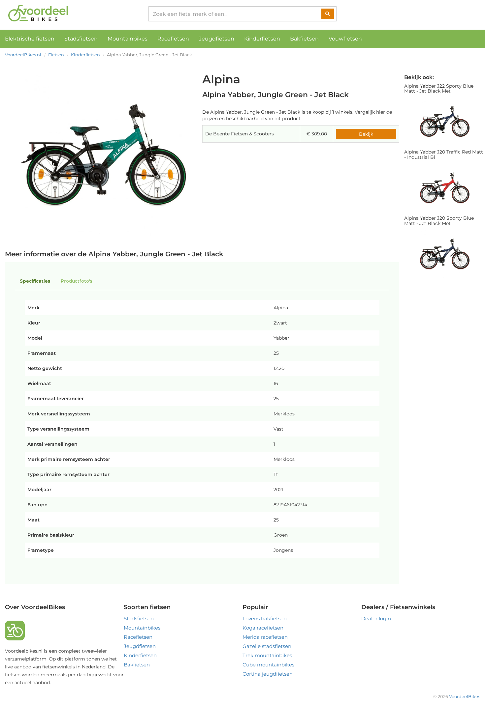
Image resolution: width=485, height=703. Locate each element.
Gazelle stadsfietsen (266, 646)
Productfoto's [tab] (76, 281)
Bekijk (366, 134)
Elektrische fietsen (29, 39)
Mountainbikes (127, 39)
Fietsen (56, 54)
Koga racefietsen (262, 628)
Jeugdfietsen (216, 39)
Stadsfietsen (81, 39)
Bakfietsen (304, 39)
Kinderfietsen (262, 39)
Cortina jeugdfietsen (267, 674)
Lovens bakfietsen (264, 618)
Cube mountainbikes (268, 664)
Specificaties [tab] (35, 281)
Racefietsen (173, 39)
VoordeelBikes (464, 696)
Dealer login (376, 618)
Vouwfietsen (345, 39)
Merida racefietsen (265, 637)
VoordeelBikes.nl (23, 54)
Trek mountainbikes (267, 655)
